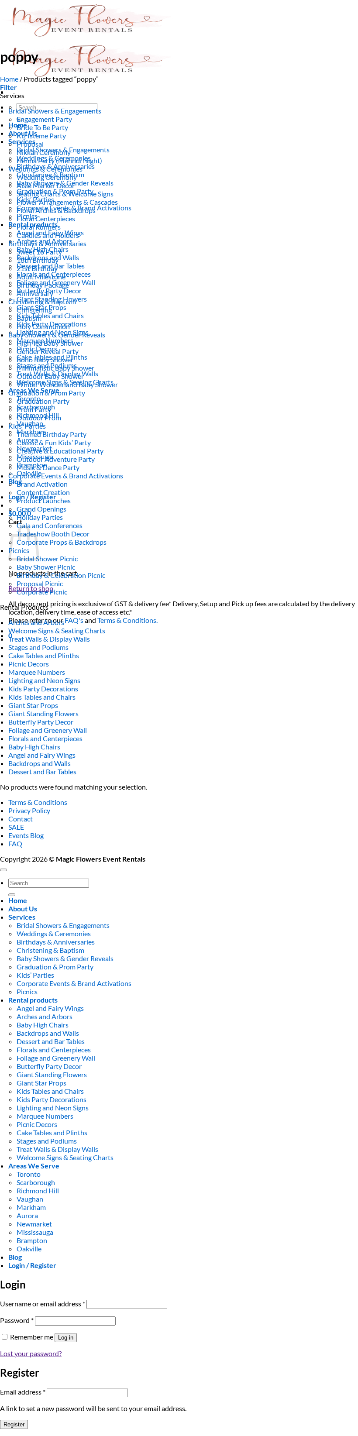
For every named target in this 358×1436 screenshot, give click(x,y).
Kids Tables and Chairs (50, 315)
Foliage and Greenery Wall (47, 730)
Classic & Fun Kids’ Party (54, 442)
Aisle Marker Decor (46, 185)
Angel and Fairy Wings (42, 755)
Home (9, 79)
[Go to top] (3, 870)
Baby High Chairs (34, 746)
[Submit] (11, 894)
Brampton (32, 1240)
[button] (8, 87)
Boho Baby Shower (45, 359)
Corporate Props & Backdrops (62, 542)
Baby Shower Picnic (46, 567)
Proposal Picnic (40, 583)
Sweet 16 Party (39, 251)
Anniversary (35, 293)
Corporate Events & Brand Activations (65, 475)
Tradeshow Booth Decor (53, 533)
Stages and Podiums (38, 647)
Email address (22, 1392)
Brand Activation (42, 484)
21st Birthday (37, 268)
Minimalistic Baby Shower (55, 368)
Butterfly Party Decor (40, 722)
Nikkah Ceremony (44, 152)
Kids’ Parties (27, 426)
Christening (34, 310)
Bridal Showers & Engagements (54, 110)
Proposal (30, 144)
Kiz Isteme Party (41, 135)
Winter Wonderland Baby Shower (67, 384)
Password (17, 1320)
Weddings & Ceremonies (45, 169)
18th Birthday (38, 260)
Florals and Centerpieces (45, 738)
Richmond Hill (38, 1190)
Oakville (29, 1248)
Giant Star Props (33, 705)
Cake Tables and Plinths (43, 655)
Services (21, 917)
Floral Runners (39, 227)
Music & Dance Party (48, 467)
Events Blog (26, 835)
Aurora (27, 1215)
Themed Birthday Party (51, 434)
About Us (22, 908)
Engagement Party (44, 119)
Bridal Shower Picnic (47, 558)
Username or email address (42, 1303)
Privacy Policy (29, 810)
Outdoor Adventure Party (56, 459)
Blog (15, 481)
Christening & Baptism (42, 301)
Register (13, 1424)
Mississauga (35, 1232)
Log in (65, 1337)
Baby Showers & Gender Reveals (56, 334)
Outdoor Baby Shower (50, 376)
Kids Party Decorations (43, 688)
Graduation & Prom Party (46, 392)
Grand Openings (41, 509)
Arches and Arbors (36, 622)
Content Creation (43, 492)
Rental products (33, 1000)
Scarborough (36, 1182)
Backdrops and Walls (39, 763)
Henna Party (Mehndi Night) (59, 160)
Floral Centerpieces (46, 218)
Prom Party (34, 409)
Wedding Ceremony (47, 177)
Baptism (29, 318)
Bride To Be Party (42, 127)
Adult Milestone (41, 276)
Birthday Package (43, 285)
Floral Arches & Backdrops (56, 210)
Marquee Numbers (36, 672)
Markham (31, 1207)
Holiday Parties (40, 517)
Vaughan (30, 1199)
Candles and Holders (48, 235)
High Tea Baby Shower (50, 343)
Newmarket (34, 1224)
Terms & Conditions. (127, 620)
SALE (16, 827)
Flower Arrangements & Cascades (67, 202)
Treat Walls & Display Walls (49, 639)
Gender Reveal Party (48, 351)
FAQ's (74, 620)
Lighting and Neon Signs (44, 680)
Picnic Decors (28, 664)
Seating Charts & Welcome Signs (65, 193)
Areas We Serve (33, 1165)
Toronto (29, 1174)
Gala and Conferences (50, 525)
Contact (20, 818)
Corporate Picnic (42, 591)
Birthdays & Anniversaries (47, 243)
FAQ (15, 843)
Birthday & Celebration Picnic (61, 575)
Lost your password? (31, 1353)
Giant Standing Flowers (43, 713)
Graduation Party (43, 401)
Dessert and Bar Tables (42, 771)
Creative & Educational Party (60, 451)
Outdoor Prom (39, 417)
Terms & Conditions (37, 802)
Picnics (27, 991)
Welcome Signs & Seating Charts (56, 630)
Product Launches (44, 500)
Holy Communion (43, 326)
